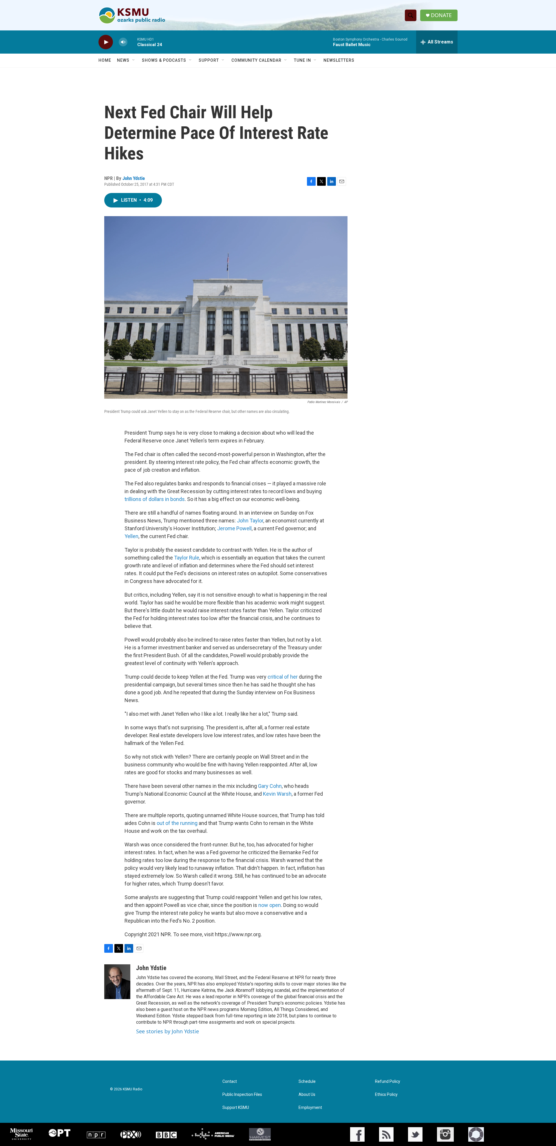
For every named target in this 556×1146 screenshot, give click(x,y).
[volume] (123, 42)
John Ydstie (133, 178)
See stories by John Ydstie (167, 1031)
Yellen (131, 536)
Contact (229, 1081)
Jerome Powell (234, 528)
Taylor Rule (186, 558)
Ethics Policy (386, 1094)
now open (269, 905)
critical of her (283, 677)
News (123, 60)
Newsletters (338, 60)
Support (209, 60)
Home (104, 60)
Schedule (307, 1081)
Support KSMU (235, 1107)
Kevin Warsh (277, 794)
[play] (105, 42)
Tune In (302, 60)
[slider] (132, 42)
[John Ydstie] (117, 981)
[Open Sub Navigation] (133, 60)
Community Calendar (256, 60)
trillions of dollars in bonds (155, 499)
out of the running (177, 823)
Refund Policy (387, 1081)
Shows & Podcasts (164, 60)
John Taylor (250, 521)
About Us (307, 1094)
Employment (310, 1107)
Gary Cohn (270, 786)
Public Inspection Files (242, 1094)
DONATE (441, 15)
